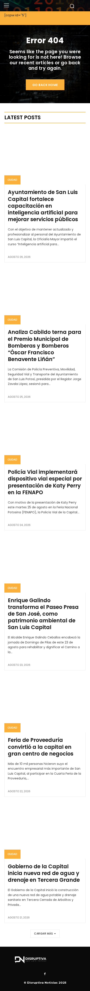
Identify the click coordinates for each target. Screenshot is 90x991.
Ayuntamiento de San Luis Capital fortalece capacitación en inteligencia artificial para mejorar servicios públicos (43, 206)
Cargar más (43, 933)
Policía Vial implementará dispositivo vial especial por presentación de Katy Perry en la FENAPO (45, 482)
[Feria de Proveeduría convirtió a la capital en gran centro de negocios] (45, 704)
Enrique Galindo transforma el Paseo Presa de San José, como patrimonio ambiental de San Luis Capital (43, 614)
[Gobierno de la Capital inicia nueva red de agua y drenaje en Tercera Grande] (45, 830)
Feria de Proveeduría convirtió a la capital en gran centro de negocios (40, 746)
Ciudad (12, 180)
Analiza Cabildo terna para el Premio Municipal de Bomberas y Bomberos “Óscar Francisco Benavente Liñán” (44, 345)
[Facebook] (45, 974)
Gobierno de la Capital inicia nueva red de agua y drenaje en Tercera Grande (44, 873)
